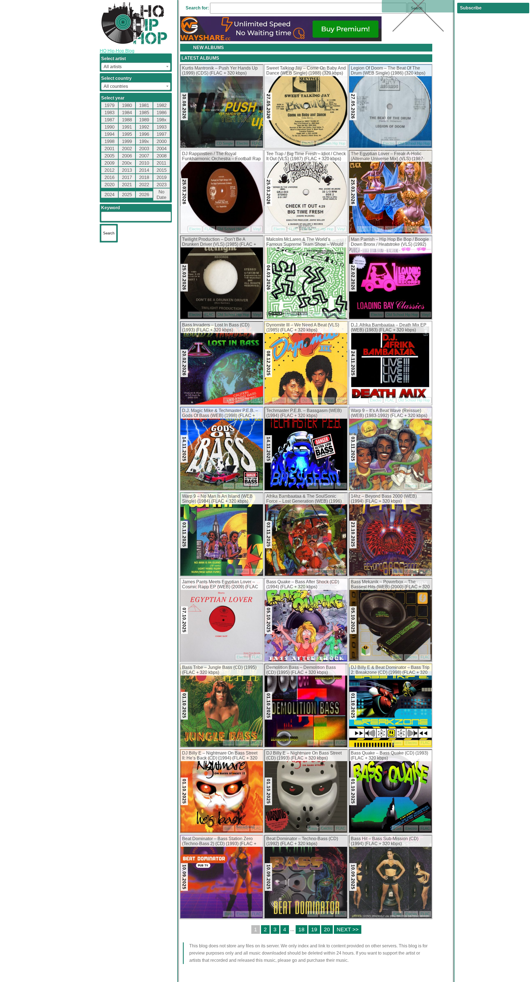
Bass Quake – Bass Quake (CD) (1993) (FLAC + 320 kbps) (389, 755)
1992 (144, 127)
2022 (144, 184)
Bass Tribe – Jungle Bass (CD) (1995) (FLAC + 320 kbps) (219, 670)
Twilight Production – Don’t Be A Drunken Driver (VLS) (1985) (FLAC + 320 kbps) (219, 242)
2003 (144, 148)
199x (144, 141)
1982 (162, 105)
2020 (109, 184)
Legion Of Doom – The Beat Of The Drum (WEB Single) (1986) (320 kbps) (388, 70)
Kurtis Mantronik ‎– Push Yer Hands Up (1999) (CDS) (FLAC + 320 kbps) (220, 70)
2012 (109, 170)
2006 (127, 155)
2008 (162, 155)
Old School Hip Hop (414, 143)
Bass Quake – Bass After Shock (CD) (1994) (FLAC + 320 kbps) (302, 584)
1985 (144, 112)
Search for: (197, 8)
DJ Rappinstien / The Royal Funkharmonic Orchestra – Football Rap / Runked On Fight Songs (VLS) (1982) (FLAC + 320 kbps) (221, 156)
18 (301, 929)
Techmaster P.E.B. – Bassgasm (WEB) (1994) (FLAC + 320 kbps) (304, 413)
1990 (109, 127)
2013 (127, 170)
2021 (127, 184)
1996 (144, 134)
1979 (109, 105)
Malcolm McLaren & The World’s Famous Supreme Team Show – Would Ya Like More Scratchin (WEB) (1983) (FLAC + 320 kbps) (304, 242)
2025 (127, 194)
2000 (162, 141)
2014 (144, 170)
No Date (161, 194)
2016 (109, 177)
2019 (162, 177)
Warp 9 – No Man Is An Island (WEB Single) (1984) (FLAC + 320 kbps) (217, 498)
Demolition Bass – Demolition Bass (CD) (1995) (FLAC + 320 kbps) (301, 670)
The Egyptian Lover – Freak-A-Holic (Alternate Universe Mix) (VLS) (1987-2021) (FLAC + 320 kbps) (387, 156)
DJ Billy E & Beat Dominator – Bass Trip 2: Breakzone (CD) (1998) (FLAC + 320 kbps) (390, 670)
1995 (127, 134)
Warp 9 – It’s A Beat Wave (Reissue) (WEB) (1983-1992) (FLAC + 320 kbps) (389, 413)
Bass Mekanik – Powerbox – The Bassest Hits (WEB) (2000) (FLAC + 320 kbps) (390, 584)
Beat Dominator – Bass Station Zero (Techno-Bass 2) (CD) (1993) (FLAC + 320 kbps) (219, 841)
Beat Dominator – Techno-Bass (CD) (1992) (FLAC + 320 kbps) (302, 841)
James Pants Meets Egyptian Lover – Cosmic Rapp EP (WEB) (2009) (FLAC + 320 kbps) (220, 584)
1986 (162, 112)
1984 (127, 112)
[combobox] (135, 66)
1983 (109, 112)
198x (162, 119)
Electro (242, 143)
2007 (144, 155)
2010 (144, 163)
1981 (144, 105)
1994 (109, 134)
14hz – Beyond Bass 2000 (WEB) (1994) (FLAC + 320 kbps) (384, 498)
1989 (144, 119)
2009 (109, 163)
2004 (162, 148)
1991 (127, 127)
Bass (228, 400)
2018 (144, 177)
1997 (162, 134)
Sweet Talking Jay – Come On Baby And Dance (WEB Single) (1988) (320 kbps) (306, 70)
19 (314, 929)
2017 (127, 177)
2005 (109, 155)
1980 (127, 105)
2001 (109, 148)
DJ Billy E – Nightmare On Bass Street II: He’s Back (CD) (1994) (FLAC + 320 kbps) (219, 756)
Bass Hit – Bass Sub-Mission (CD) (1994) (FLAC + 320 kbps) (384, 841)
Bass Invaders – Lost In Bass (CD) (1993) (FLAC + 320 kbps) (215, 327)
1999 (127, 141)
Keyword (110, 207)
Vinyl (257, 229)
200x (127, 163)
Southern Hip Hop (331, 143)
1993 (162, 127)
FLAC (256, 143)
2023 (162, 184)
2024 (109, 194)
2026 (144, 194)
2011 (161, 163)
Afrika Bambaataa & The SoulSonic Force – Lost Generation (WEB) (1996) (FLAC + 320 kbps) (304, 499)
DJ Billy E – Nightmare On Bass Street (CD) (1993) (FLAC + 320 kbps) (304, 755)
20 (327, 929)
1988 (127, 119)
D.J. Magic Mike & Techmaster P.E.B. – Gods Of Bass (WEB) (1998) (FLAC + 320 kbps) (220, 413)
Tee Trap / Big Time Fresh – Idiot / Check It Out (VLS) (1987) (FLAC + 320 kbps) (306, 156)
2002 (127, 148)
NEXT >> (348, 929)
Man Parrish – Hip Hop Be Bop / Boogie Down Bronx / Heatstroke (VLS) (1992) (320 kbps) (390, 242)
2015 (162, 170)
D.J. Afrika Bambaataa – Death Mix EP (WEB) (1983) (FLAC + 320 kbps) (388, 327)
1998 (109, 141)
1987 (109, 119)
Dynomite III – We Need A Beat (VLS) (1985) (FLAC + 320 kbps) (302, 327)
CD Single (225, 143)
